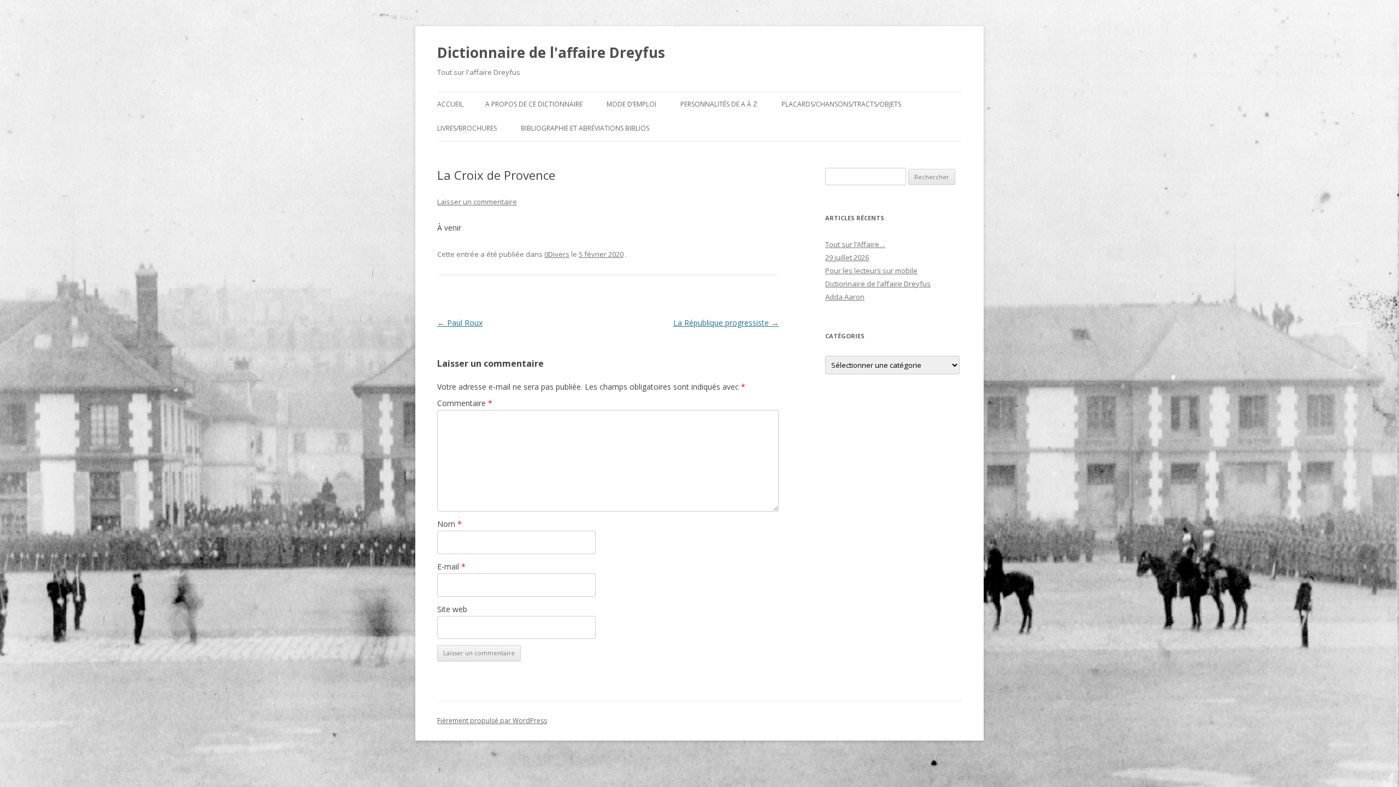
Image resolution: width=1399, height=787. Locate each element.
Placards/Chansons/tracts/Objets (841, 104)
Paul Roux (460, 323)
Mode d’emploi (631, 104)
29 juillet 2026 (847, 257)
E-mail (451, 566)
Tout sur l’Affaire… (855, 244)
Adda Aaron (845, 297)
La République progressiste (726, 323)
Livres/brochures (467, 128)
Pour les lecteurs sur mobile (871, 270)
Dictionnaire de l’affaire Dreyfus (878, 284)
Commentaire (464, 403)
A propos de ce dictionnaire (534, 104)
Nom (449, 524)
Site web (452, 609)
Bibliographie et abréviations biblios (585, 128)
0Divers (556, 254)
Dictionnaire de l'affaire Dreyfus (551, 52)
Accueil (450, 104)
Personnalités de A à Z (718, 104)
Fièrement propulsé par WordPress (492, 720)
